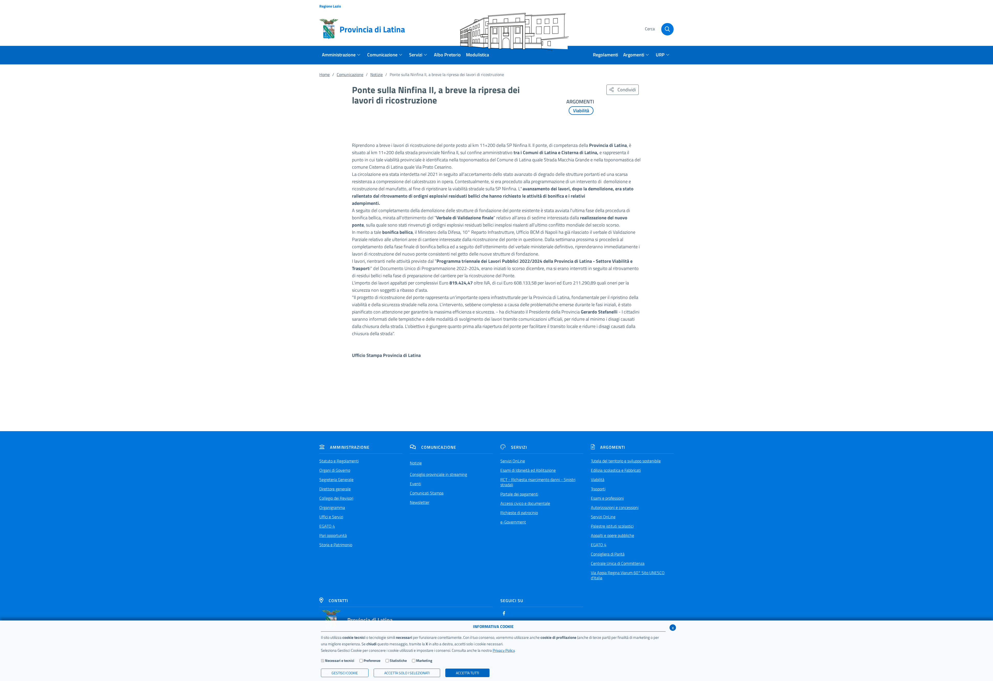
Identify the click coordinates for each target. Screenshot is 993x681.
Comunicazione (350, 74)
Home (324, 74)
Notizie (376, 74)
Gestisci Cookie (345, 673)
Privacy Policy (504, 650)
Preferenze (372, 660)
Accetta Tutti (467, 673)
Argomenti (612, 447)
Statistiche (398, 660)
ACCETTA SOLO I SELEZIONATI (407, 673)
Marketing (424, 660)
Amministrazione (350, 447)
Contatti (338, 600)
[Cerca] (667, 29)
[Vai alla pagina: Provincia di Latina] (331, 620)
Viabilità (581, 110)
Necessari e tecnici (339, 660)
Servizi (519, 447)
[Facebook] (504, 613)
